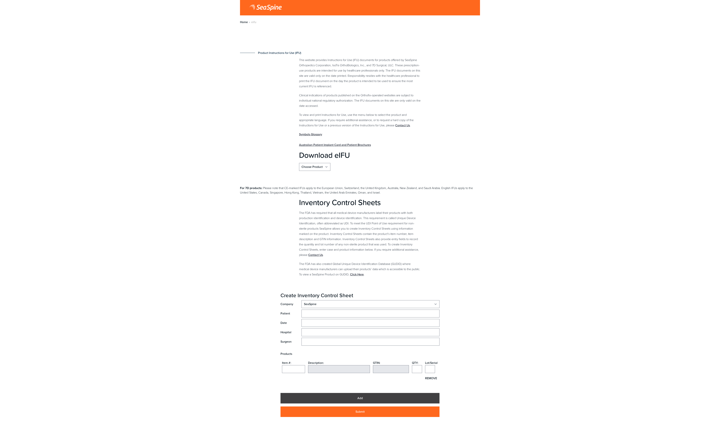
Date (283, 323)
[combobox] (293, 369)
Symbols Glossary (310, 134)
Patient (285, 313)
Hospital (285, 332)
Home (244, 22)
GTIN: (376, 363)
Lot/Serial (430, 363)
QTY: (415, 363)
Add (360, 398)
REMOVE (431, 378)
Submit (360, 411)
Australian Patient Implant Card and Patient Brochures (335, 145)
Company (286, 304)
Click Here (357, 274)
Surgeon (286, 341)
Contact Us (402, 125)
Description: (316, 363)
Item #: (286, 363)
